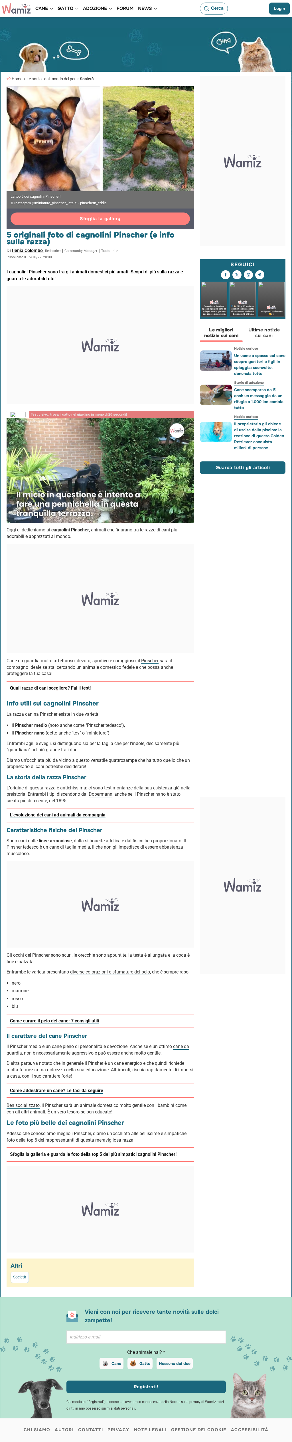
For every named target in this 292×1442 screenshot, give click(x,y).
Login (279, 8)
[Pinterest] (259, 274)
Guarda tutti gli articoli (243, 468)
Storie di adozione (249, 382)
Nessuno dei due (174, 1363)
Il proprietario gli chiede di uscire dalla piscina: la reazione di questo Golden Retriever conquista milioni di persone (259, 435)
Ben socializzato (23, 1105)
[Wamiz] (16, 8)
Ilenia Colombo (28, 250)
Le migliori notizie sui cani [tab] (221, 333)
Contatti (90, 1430)
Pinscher (150, 660)
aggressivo (83, 1053)
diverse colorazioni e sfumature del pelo (110, 972)
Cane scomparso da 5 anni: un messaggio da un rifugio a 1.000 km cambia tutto (258, 398)
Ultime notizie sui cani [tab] (264, 333)
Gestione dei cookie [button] (198, 1430)
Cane (116, 1363)
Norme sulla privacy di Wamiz (193, 1402)
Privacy (118, 1430)
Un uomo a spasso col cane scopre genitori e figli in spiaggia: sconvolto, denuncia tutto (259, 364)
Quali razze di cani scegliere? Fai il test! (50, 688)
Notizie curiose (246, 348)
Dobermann (100, 794)
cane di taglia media (69, 847)
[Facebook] (225, 274)
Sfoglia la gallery (100, 219)
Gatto (144, 1363)
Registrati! (146, 1387)
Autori (64, 1430)
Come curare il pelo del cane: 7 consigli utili (54, 1021)
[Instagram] (248, 274)
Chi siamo (37, 1430)
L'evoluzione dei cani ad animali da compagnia (58, 815)
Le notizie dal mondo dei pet (51, 79)
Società (87, 79)
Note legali (150, 1430)
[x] (237, 274)
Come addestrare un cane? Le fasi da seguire (56, 1090)
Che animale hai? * (146, 1352)
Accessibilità (250, 1430)
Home (17, 79)
